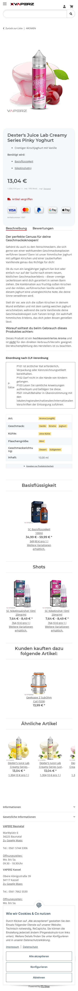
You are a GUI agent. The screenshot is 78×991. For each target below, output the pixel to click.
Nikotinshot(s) (23, 168)
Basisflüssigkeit (24, 161)
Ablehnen (39, 977)
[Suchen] (71, 14)
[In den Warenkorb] (9, 40)
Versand (47, 188)
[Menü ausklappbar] (5, 2)
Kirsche (52, 426)
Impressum (12, 946)
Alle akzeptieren (39, 956)
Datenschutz (30, 946)
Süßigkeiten (55, 449)
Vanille (42, 426)
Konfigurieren (39, 966)
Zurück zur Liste (13, 28)
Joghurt (62, 426)
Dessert (42, 449)
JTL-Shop (45, 986)
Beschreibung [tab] (16, 228)
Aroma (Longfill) (47, 418)
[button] (64, 6)
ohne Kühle (44, 433)
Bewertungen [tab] (43, 228)
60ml (41, 441)
